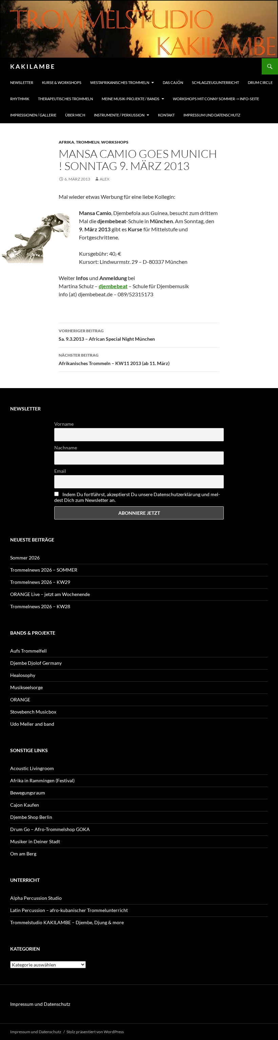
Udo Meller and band (32, 724)
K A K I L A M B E (32, 66)
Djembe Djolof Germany (36, 663)
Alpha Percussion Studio (36, 898)
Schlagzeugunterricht (215, 82)
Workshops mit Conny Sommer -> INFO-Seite (216, 99)
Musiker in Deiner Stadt (35, 841)
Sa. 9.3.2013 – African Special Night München (107, 335)
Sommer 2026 (25, 557)
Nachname (65, 447)
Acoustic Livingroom (32, 768)
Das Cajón (173, 82)
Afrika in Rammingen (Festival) (42, 780)
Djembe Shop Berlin (31, 817)
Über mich (75, 115)
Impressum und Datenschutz (211, 115)
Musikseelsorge (26, 687)
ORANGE (20, 699)
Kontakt (166, 115)
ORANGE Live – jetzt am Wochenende (50, 594)
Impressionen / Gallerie (33, 115)
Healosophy (22, 675)
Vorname (64, 424)
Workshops (114, 142)
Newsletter (21, 82)
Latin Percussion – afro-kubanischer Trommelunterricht (69, 910)
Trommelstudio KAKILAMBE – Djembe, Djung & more (67, 922)
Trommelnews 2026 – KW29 (40, 582)
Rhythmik (19, 99)
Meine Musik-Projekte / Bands (130, 99)
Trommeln (87, 142)
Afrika (66, 142)
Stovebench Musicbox (33, 712)
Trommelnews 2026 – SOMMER (43, 570)
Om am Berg (23, 853)
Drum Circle (260, 82)
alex (105, 179)
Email (60, 471)
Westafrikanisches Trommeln (119, 82)
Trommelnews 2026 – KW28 (40, 606)
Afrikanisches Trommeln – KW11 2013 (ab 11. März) (114, 359)
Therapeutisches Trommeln (65, 99)
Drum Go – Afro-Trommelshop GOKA (50, 829)
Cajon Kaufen (24, 805)
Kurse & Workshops (61, 82)
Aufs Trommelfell (28, 651)
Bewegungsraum (27, 792)
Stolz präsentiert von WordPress (95, 1031)
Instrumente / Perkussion (119, 115)
